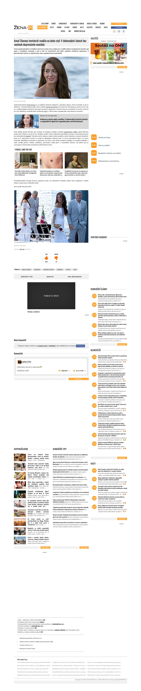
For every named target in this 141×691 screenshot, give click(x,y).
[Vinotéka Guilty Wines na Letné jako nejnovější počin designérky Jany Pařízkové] (26, 160)
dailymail (22, 249)
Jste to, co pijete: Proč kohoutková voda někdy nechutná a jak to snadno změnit (69, 675)
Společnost (42, 27)
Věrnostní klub (79, 31)
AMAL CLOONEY (26, 270)
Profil (63, 31)
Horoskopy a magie (77, 23)
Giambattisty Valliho (70, 132)
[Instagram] (119, 31)
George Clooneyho (52, 107)
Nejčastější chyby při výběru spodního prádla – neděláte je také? (69, 669)
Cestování (44, 23)
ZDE (44, 620)
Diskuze (98, 27)
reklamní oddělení (60, 630)
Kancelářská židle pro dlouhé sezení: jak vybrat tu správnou (69, 672)
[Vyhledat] (114, 31)
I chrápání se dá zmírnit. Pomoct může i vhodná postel (68, 662)
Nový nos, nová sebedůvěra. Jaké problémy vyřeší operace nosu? (104, 662)
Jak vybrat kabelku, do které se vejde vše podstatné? (33, 669)
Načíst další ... (79, 379)
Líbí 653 (46, 258)
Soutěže (89, 27)
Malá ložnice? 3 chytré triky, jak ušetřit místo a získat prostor (104, 675)
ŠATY (75, 270)
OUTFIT (68, 270)
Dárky (54, 23)
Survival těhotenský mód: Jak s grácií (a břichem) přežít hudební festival (34, 662)
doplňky (28, 136)
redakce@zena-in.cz (58, 624)
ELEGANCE (37, 270)
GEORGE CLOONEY (49, 270)
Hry (69, 31)
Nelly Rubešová (76, 276)
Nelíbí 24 (56, 258)
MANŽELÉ (60, 270)
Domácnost (63, 23)
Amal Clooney (31, 105)
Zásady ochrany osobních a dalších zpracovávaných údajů (36, 642)
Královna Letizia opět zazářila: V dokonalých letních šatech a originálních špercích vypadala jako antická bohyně (64, 120)
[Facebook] (124, 31)
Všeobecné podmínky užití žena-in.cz (31, 638)
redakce (41, 622)
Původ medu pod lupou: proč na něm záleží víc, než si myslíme (104, 672)
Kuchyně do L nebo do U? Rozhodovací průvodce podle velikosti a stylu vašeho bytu (104, 665)
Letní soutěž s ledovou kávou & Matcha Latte (108, 63)
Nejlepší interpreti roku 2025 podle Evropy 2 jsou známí (33, 675)
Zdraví (74, 27)
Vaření (59, 27)
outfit (45, 111)
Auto (82, 27)
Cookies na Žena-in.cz (26, 645)
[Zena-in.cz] (24, 27)
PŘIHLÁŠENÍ (52, 346)
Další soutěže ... (122, 67)
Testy (52, 27)
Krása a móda (92, 23)
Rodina (102, 23)
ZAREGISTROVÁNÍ (42, 346)
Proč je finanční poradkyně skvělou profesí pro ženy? (32, 672)
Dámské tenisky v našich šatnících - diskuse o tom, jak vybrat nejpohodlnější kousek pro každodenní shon (69, 665)
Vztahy (66, 27)
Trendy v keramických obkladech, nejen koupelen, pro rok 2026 (104, 669)
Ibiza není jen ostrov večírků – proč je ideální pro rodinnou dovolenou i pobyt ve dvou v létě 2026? (34, 665)
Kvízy (106, 27)
